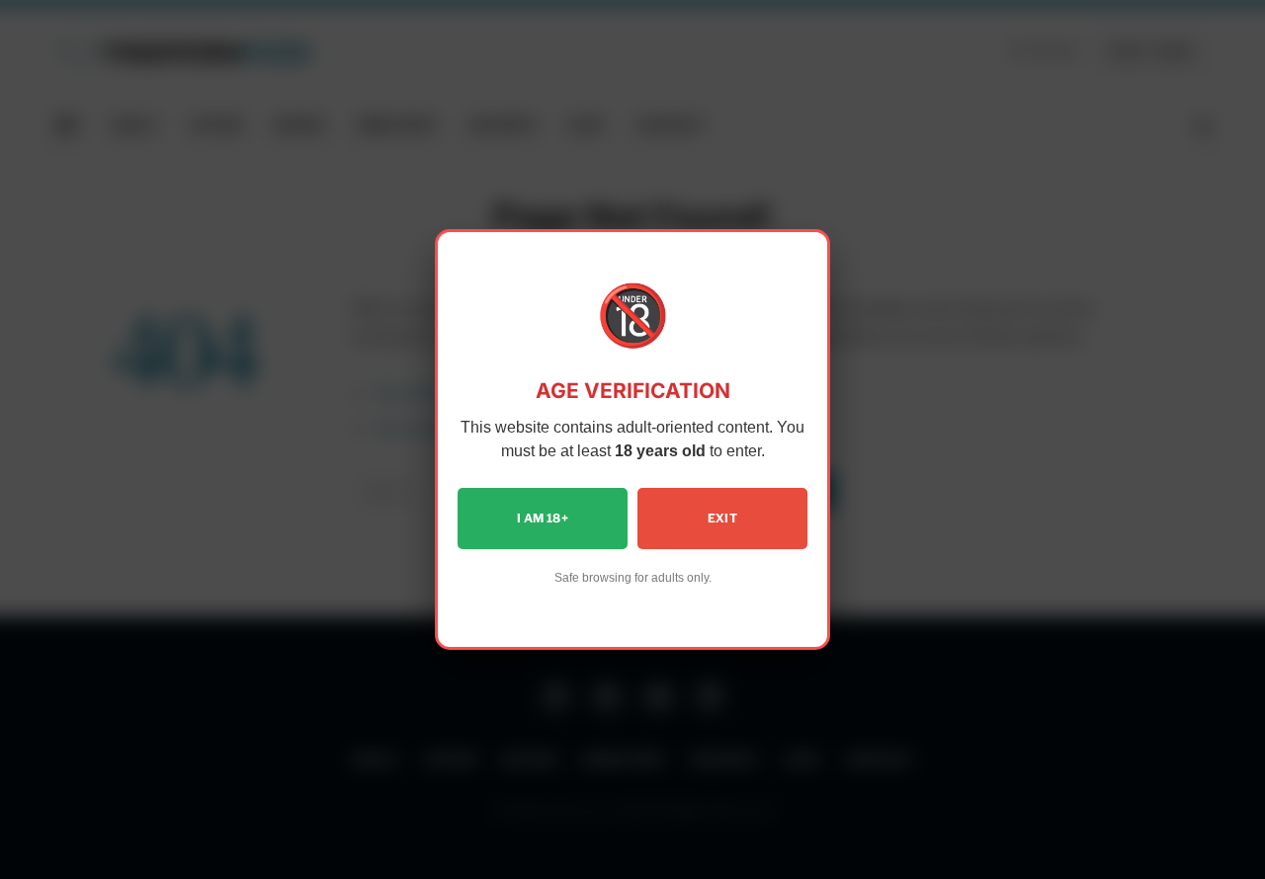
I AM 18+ (542, 518)
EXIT (722, 518)
